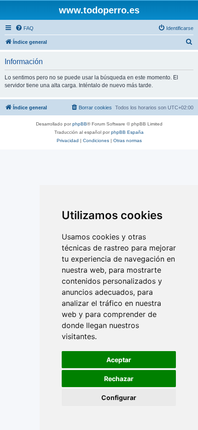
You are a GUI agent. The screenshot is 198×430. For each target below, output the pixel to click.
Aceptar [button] (118, 360)
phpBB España (127, 132)
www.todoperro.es (99, 10)
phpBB (79, 123)
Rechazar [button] (119, 378)
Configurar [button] (118, 397)
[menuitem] (24, 28)
